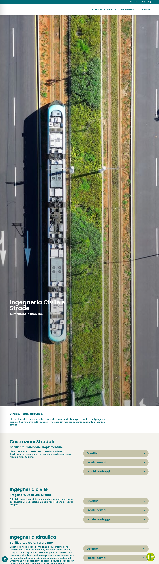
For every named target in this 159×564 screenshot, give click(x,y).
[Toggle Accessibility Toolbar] (5, 559)
